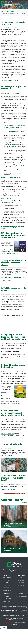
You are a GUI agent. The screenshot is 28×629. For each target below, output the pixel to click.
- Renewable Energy (7, 587)
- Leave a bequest (7, 601)
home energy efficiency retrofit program (15, 165)
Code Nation (21, 622)
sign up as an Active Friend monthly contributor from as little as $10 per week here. (13, 488)
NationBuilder (14, 624)
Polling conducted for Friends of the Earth (12, 180)
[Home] (6, 3)
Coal (11, 493)
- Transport (7, 585)
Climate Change (6, 493)
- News (21, 577)
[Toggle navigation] (25, 3)
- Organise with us (7, 590)
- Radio (21, 579)
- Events (7, 596)
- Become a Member (7, 598)
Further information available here (10, 253)
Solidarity (22, 493)
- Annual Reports (21, 585)
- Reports (21, 583)
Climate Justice (16, 493)
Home (2, 11)
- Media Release (21, 580)
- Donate (7, 599)
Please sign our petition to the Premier (11, 277)
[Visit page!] (2, 570)
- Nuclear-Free (7, 583)
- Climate (7, 579)
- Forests (7, 588)
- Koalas (7, 580)
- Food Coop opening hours (21, 596)
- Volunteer (7, 595)
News (12, 11)
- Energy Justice (7, 582)
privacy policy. (16, 619)
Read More (24, 502)
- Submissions (21, 582)
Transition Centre (13, 131)
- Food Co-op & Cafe (7, 577)
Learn (7, 11)
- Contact (21, 595)
